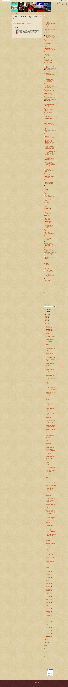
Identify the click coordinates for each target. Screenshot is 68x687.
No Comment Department (50, 442)
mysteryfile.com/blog (48, 48)
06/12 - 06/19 (48, 602)
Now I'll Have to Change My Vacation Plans (50, 395)
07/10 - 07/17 (48, 596)
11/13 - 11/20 (48, 335)
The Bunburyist (47, 114)
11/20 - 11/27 (48, 333)
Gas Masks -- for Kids (49, 353)
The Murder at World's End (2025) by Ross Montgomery (50, 87)
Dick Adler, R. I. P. (48, 522)
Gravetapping (47, 169)
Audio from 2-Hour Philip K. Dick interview (50, 489)
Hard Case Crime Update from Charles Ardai (50, 393)
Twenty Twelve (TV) (48, 119)
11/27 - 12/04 (48, 332)
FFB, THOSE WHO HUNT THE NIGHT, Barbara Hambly (49, 81)
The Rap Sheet (47, 65)
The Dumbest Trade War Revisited (50, 44)
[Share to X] (30, 23)
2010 (46, 638)
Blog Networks (49, 669)
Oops (46, 481)
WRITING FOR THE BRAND (49, 235)
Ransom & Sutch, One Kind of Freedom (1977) (49, 197)
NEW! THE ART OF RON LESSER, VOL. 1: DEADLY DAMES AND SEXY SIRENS (50, 187)
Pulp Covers (47, 32)
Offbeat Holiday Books (49, 391)
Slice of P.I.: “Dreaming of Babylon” (50, 121)
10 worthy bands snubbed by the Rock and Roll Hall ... (50, 505)
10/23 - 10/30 (48, 574)
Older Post (39, 40)
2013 (46, 322)
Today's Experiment (49, 540)
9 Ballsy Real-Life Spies (49, 496)
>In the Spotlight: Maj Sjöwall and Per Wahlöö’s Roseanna (50, 280)
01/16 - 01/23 (48, 633)
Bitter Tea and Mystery (48, 57)
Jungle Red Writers (48, 93)
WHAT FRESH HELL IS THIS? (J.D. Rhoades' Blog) (50, 254)
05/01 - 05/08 (48, 611)
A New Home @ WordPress (49, 222)
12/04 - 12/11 (48, 330)
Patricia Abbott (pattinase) (49, 79)
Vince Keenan (47, 131)
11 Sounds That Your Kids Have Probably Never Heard (51, 535)
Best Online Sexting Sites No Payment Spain (49, 206)
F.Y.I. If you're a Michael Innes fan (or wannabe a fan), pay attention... (50, 258)
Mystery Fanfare (47, 26)
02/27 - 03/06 (48, 624)
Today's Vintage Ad (49, 341)
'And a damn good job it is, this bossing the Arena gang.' (49, 245)
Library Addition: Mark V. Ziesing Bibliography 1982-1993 (49, 102)
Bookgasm (47, 189)
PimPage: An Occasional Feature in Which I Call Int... (50, 450)
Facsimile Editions (48, 466)
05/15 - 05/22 (48, 608)
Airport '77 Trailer (48, 556)
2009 (46, 639)
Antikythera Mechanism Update (50, 382)
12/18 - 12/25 (48, 327)
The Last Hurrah (47, 193)
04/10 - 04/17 (48, 615)
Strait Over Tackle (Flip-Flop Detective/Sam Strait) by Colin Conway (49, 210)
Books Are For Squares (49, 123)
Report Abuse (37, 682)
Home (27, 40)
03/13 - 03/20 (48, 621)
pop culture (50, 673)
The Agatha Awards (48, 213)
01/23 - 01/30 (48, 631)
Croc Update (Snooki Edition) (50, 517)
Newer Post (14, 40)
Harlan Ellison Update (49, 404)
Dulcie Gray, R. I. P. (49, 383)
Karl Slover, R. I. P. (49, 458)
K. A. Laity (47, 54)
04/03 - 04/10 (48, 617)
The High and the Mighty (49, 518)
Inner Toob (47, 136)
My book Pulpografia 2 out (49, 134)
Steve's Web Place (48, 241)
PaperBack (47, 344)
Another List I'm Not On (49, 422)
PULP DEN (47, 232)
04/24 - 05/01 (48, 612)
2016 (46, 317)
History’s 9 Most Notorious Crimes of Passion (50, 436)
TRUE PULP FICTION (48, 243)
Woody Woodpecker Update (50, 375)
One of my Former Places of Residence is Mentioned (50, 426)
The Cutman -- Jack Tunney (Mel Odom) (50, 491)
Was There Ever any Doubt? (50, 482)
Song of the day (48, 529)
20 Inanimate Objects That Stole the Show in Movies (50, 559)
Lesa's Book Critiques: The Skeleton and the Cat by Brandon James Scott (50, 23)
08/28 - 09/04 (48, 586)
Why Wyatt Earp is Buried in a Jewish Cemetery (50, 460)
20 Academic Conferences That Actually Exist (50, 475)
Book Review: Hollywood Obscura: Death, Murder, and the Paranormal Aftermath (50, 268)
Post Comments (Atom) (20, 42)
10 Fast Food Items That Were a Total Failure (50, 473)
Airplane (47, 477)
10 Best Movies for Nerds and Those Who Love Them (50, 385)
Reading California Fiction (49, 218)
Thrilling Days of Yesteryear (49, 266)
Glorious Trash (47, 51)
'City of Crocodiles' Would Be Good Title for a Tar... (50, 471)
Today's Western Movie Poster (50, 389)
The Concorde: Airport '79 (50, 553)
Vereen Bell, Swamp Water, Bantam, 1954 (50, 501)
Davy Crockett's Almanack (49, 35)
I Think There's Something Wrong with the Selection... (50, 367)
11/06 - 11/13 (48, 571)
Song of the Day (48, 337)
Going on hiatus (47, 264)
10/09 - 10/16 (48, 577)
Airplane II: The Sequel (49, 439)
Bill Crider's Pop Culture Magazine (49, 671)
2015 (46, 319)
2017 (46, 316)
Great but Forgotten (48, 118)
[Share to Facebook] (31, 23)
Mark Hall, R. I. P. (48, 365)
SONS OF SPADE (48, 208)
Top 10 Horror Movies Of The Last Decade (50, 565)
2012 (46, 323)
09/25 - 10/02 (48, 580)
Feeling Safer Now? (49, 443)
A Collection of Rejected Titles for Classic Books (50, 569)
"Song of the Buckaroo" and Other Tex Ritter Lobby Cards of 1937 (50, 37)
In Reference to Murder (49, 182)
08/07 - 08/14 (48, 590)
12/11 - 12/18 (48, 329)
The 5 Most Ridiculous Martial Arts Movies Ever (50, 464)
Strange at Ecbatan (48, 96)
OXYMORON (47, 261)
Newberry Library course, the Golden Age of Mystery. (49, 116)
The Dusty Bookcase (48, 112)
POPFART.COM (46, 660)
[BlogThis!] (29, 23)
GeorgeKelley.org (48, 43)
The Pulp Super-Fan (48, 62)
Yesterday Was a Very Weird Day (50, 49)
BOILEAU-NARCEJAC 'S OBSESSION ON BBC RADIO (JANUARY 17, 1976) (49, 91)
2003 (46, 648)
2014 (46, 320)
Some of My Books (47, 287)
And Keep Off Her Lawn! (49, 410)
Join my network (50, 675)
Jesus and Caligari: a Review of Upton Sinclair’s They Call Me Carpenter (49, 275)
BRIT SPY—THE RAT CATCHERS (50, 203)
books (48, 673)
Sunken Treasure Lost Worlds (49, 233)
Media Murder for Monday (49, 183)
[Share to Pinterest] (32, 23)
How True (47, 549)
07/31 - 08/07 (48, 592)
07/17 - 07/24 (48, 595)
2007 (46, 642)
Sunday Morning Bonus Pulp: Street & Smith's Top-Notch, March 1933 (50, 41)
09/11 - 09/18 (48, 583)
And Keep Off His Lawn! (49, 525)
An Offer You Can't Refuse (50, 403)
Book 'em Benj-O (48, 249)
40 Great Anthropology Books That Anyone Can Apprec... (50, 511)
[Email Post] (26, 23)
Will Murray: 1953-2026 (48, 60)
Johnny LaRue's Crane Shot (49, 176)
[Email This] (28, 23)
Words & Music (47, 195)
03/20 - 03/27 (48, 620)
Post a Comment (17, 35)
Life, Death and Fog (48, 270)
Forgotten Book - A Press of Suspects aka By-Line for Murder (50, 71)
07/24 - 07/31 (48, 593)
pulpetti (46, 133)
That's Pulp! (47, 263)
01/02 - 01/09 (48, 636)
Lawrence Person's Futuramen (48, 101)
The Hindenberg (48, 399)
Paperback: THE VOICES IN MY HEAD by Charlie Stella (49, 125)
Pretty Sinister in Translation (49, 77)
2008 (46, 641)
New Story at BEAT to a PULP (50, 336)
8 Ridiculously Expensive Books (51, 485)
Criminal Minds (47, 73)
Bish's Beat (47, 202)
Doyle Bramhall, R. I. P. (49, 554)
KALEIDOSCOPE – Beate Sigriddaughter (49, 216)
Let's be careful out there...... (49, 174)
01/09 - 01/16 (48, 634)
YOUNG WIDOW (47, 219)
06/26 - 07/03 (48, 599)
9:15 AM (17, 33)
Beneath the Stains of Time (49, 85)
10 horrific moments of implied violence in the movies (50, 357)
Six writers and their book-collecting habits (50, 545)
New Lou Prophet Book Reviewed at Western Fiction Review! (50, 236)
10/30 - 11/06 (48, 573)
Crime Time (47, 215)
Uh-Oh (47, 440)
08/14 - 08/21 (48, 589)
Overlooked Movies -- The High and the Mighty (50, 513)
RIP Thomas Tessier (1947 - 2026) (50, 167)
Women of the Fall (47, 55)
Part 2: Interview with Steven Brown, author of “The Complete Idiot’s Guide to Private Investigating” (49, 226)
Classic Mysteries (48, 212)
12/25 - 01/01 (48, 326)
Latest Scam (47, 239)
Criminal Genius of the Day (50, 343)
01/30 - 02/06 (48, 630)
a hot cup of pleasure (48, 221)
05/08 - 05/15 (48, 609)
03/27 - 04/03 (48, 618)
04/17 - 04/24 (48, 614)
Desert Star (46, 190)
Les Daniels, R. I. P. (49, 484)
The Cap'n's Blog (48, 238)
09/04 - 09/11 (48, 584)
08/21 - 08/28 (48, 587)
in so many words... (48, 256)
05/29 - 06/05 (48, 605)
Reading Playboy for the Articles (49, 180)
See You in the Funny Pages (49, 46)
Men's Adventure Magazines (49, 185)
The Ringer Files (48, 247)
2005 (46, 645)
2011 (46, 325)
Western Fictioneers (48, 108)
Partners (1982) (47, 177)
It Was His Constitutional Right (50, 348)
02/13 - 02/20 (48, 627)
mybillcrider (47, 15)
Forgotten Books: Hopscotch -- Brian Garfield (50, 397)
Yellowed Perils (47, 59)
